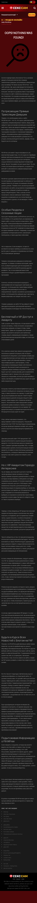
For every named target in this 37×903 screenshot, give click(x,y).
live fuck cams (7, 829)
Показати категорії (8, 15)
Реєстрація (32, 15)
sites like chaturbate (9, 814)
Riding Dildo (7, 860)
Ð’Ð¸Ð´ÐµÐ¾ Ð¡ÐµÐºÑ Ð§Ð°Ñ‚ (12, 853)
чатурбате (7, 842)
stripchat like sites (9, 840)
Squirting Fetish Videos (10, 844)
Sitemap (6, 812)
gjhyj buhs (6, 821)
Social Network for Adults (11, 827)
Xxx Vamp (6, 816)
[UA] (32, 2)
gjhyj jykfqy (7, 825)
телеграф (4, 2)
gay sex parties (8, 868)
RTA (14, 879)
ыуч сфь (6, 863)
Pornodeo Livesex (9, 831)
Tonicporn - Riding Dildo (10, 866)
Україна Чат (7, 855)
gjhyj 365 (6, 847)
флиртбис (6, 850)
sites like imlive (8, 818)
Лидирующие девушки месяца (13, 834)
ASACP (18, 879)
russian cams (7, 857)
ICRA (22, 879)
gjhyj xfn (6, 837)
